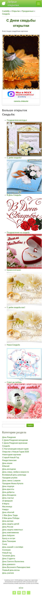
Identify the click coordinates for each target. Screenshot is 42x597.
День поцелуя (8, 486)
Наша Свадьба (13, 345)
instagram (24, 592)
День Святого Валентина (13, 561)
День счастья (8, 498)
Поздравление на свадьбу (18, 233)
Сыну (4, 544)
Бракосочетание (14, 270)
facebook (14, 592)
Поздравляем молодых (17, 120)
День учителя (8, 573)
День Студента (8, 559)
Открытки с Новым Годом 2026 (15, 452)
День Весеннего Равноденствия (16, 567)
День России (7, 527)
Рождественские (9, 460)
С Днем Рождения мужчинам (14, 443)
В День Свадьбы (14, 195)
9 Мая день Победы (10, 518)
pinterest (19, 592)
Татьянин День (8, 556)
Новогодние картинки (11, 455)
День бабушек (8, 535)
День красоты (8, 489)
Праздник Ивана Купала (12, 483)
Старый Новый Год (10, 457)
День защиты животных (12, 530)
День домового (8, 564)
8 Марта (5, 504)
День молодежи (9, 469)
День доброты (8, 492)
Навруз (5, 509)
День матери (7, 521)
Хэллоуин (6, 550)
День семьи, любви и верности (15, 472)
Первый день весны (11, 570)
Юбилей (5, 466)
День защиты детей (10, 524)
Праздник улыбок (9, 478)
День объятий (8, 512)
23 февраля (7, 501)
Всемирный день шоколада (14, 475)
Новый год (6, 553)
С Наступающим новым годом (15, 449)
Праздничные (28, 11)
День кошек (7, 463)
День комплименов (10, 533)
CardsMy (6, 11)
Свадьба (6, 14)
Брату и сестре (8, 538)
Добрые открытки (13, 3)
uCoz (21, 588)
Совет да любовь (14, 382)
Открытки (16, 11)
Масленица (7, 507)
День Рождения (9, 437)
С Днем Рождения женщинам (15, 440)
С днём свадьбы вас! (16, 307)
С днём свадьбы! (14, 158)
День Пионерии (9, 541)
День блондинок (9, 495)
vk (28, 592)
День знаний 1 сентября (12, 547)
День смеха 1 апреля (11, 481)
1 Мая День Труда (10, 515)
